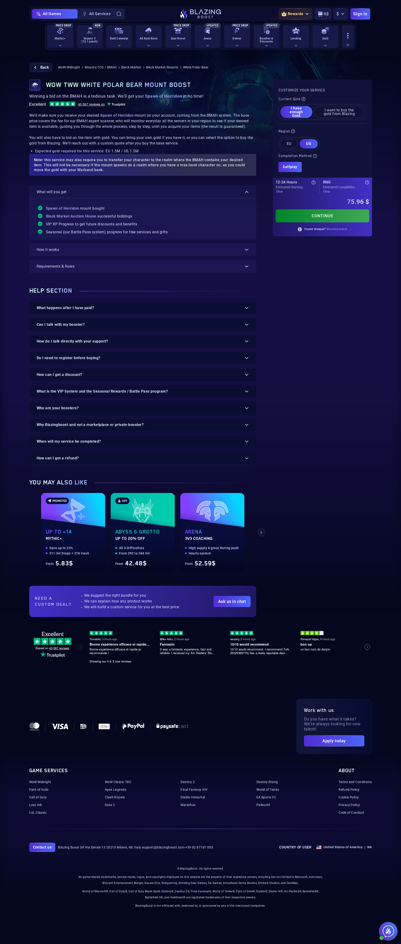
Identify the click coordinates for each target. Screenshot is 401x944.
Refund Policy (349, 789)
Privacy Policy (349, 805)
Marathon (188, 805)
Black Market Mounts (162, 67)
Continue (322, 215)
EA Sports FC (266, 797)
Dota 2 (110, 805)
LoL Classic (38, 812)
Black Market (131, 67)
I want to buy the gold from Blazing (339, 112)
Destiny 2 (188, 782)
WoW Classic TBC (118, 782)
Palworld (263, 805)
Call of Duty (38, 797)
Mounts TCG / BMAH (100, 67)
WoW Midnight (69, 67)
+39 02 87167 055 (199, 847)
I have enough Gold (296, 112)
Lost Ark (35, 805)
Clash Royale (115, 797)
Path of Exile (38, 789)
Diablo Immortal (193, 797)
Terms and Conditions (355, 782)
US (308, 143)
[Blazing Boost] (200, 14)
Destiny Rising (267, 782)
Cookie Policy (349, 797)
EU (289, 143)
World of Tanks (267, 789)
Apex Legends (115, 789)
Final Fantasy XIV (194, 789)
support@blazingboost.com (163, 847)
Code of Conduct (351, 812)
